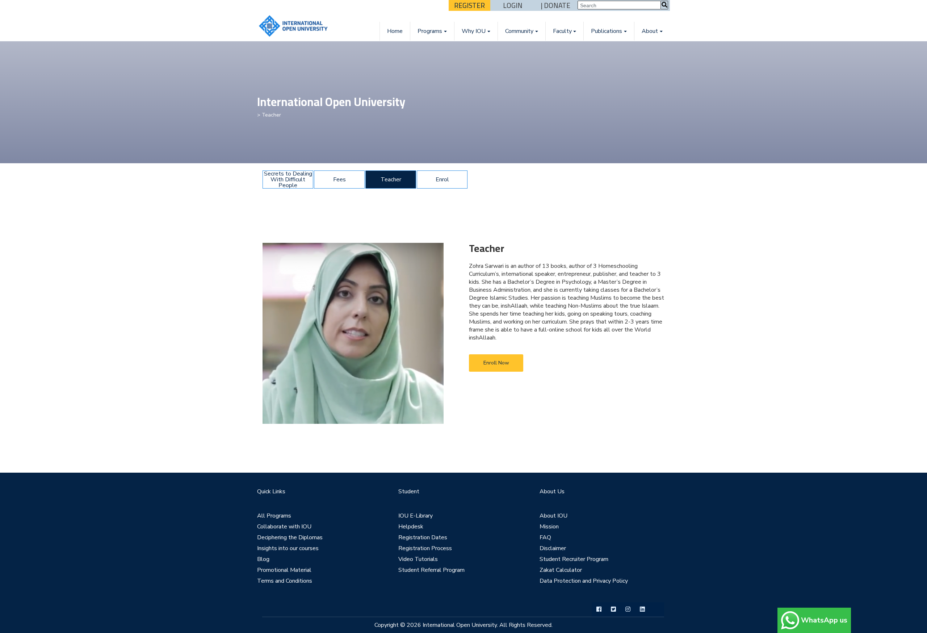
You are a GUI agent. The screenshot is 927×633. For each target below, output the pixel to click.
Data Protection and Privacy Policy (584, 581)
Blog (263, 559)
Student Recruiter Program (574, 559)
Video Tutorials (418, 559)
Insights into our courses (288, 548)
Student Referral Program (431, 570)
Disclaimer (553, 548)
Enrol (442, 179)
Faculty (562, 31)
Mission (549, 527)
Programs (430, 31)
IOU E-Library (415, 516)
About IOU (553, 516)
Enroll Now (496, 362)
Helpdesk (410, 527)
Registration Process (425, 548)
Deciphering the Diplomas (290, 537)
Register (469, 5)
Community (519, 31)
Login (513, 5)
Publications (606, 31)
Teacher (391, 179)
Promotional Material (284, 570)
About (650, 31)
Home (395, 31)
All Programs (274, 516)
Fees (339, 179)
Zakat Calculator (561, 570)
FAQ (545, 537)
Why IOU (474, 31)
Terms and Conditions (284, 581)
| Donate (555, 5)
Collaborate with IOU (284, 527)
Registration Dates (422, 537)
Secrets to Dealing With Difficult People (288, 179)
